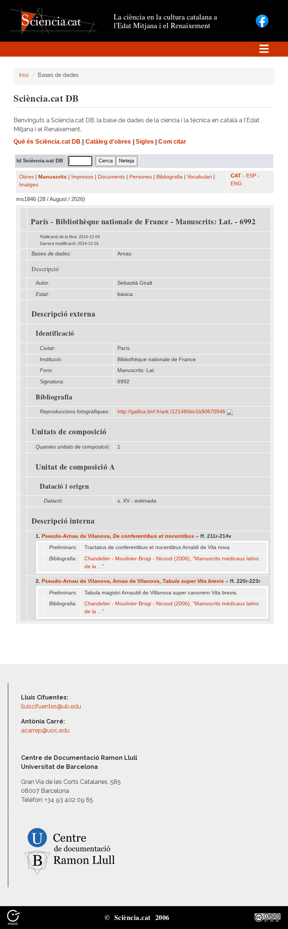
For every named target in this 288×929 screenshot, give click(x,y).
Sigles (145, 141)
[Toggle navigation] (264, 49)
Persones (140, 177)
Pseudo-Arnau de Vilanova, (118, 536)
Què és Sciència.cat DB (47, 141)
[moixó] (13, 917)
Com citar (172, 141)
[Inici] (53, 20)
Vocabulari (199, 177)
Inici (23, 75)
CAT (236, 176)
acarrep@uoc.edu (45, 730)
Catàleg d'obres (108, 141)
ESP (251, 176)
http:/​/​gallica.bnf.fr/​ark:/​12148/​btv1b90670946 (172, 411)
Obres (26, 177)
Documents (111, 177)
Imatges (28, 185)
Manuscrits (52, 177)
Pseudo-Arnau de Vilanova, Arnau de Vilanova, (133, 581)
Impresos (82, 177)
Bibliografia (169, 177)
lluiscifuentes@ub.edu (51, 706)
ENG (236, 183)
